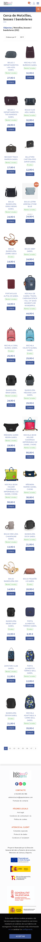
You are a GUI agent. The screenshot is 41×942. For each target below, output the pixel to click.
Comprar (11, 82)
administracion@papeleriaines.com (20, 797)
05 (23, 748)
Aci (9, 929)
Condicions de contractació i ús (20, 816)
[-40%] (30, 191)
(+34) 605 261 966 (20, 794)
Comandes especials (20, 831)
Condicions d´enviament (20, 838)
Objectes (7, 28)
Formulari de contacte (20, 801)
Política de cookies (20, 819)
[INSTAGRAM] (20, 784)
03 (14, 748)
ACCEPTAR (20, 936)
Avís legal (20, 812)
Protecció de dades (20, 834)
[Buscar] (38, 9)
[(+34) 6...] (24, 784)
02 (10, 748)
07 (31, 748)
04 (18, 748)
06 (27, 748)
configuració (27, 929)
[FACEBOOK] (16, 784)
